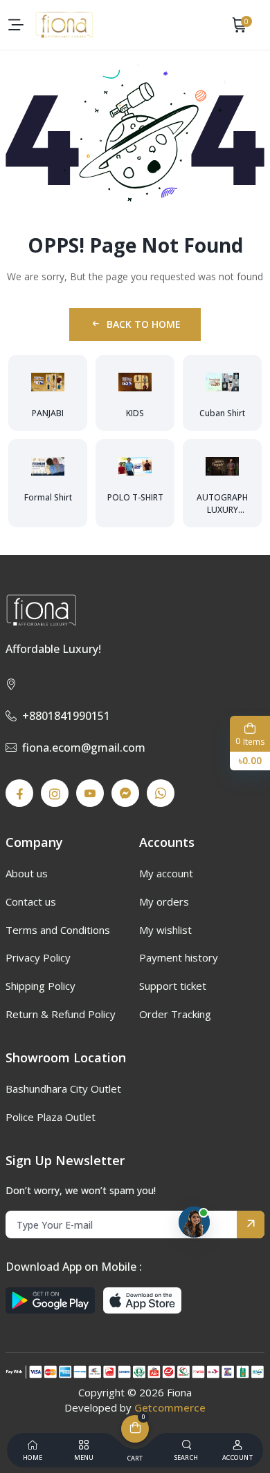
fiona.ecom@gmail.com (83, 747)
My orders (164, 901)
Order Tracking (175, 1014)
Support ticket (172, 986)
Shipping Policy (40, 986)
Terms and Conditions (58, 930)
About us (27, 873)
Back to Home (144, 324)
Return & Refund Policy (61, 1014)
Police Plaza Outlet (51, 1117)
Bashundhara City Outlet (63, 1088)
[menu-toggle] (16, 24)
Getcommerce (170, 1407)
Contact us (31, 901)
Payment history (178, 957)
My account (166, 873)
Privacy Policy (38, 957)
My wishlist (165, 930)
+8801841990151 (66, 715)
